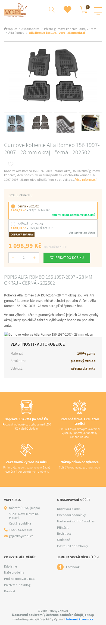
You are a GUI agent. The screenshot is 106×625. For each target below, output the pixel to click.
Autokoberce (30, 29)
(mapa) (35, 508)
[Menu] (98, 10)
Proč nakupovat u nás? (19, 579)
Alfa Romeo (16, 33)
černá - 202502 (28, 206)
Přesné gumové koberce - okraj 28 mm (70, 29)
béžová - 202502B (30, 224)
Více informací (85, 179)
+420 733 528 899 (20, 530)
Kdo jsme (10, 566)
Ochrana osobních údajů (64, 614)
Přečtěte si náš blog (17, 585)
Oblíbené (63, 540)
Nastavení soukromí (27, 614)
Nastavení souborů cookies (76, 521)
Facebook (73, 567)
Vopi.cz (12, 29)
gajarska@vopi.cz (21, 536)
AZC (49, 619)
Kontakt (9, 591)
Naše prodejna (14, 572)
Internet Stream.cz (79, 619)
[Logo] (16, 10)
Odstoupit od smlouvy (72, 546)
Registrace (64, 533)
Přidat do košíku (69, 257)
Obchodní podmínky (71, 515)
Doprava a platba (68, 509)
